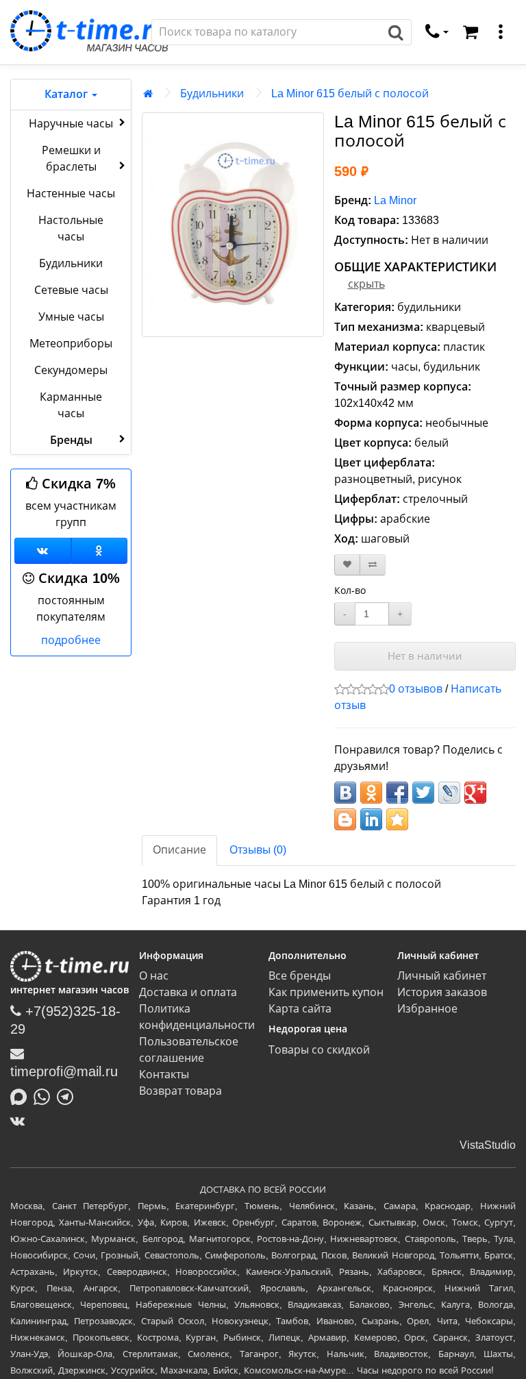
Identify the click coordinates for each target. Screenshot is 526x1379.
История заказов (442, 992)
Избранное (427, 1009)
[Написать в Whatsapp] (45, 1096)
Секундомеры (71, 370)
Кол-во (350, 590)
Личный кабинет (441, 976)
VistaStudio (488, 1145)
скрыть (366, 284)
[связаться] (436, 32)
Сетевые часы (71, 290)
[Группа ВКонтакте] (42, 551)
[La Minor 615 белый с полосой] (233, 224)
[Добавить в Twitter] (423, 793)
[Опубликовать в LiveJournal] (449, 793)
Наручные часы (71, 123)
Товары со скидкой (319, 1050)
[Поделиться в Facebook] (397, 793)
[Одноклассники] (99, 551)
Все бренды (299, 976)
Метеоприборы (70, 343)
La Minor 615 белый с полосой (350, 93)
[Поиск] (396, 32)
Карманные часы (71, 405)
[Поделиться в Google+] (475, 793)
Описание (179, 850)
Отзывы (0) (257, 850)
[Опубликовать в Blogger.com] (345, 819)
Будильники (71, 263)
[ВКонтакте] (21, 1120)
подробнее (71, 640)
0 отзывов (415, 689)
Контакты (164, 1074)
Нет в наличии (425, 656)
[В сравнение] (373, 564)
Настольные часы (70, 228)
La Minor (395, 200)
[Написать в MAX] (22, 1096)
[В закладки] (347, 564)
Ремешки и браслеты (71, 159)
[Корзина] (470, 32)
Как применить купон (326, 992)
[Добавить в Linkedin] (371, 819)
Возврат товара (180, 1091)
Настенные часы (71, 193)
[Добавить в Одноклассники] (371, 793)
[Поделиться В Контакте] (345, 793)
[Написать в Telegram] (68, 1096)
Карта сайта (299, 1009)
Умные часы (71, 317)
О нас (153, 976)
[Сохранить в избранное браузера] (397, 819)
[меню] (501, 32)
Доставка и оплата (188, 992)
